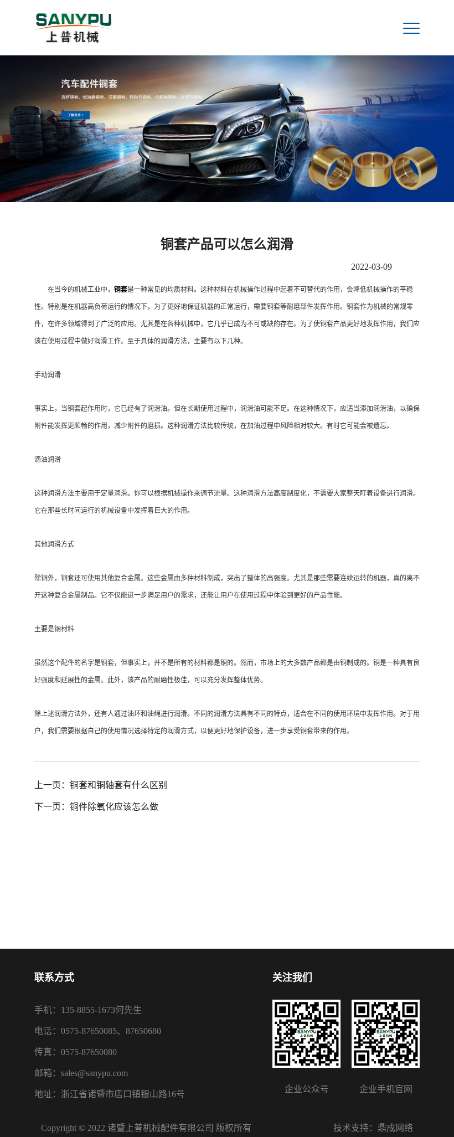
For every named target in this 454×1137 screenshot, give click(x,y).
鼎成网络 (395, 1128)
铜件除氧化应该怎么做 (114, 806)
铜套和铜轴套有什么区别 (118, 785)
